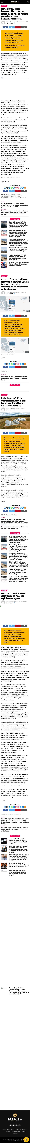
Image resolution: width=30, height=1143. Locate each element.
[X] (7, 188)
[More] (25, 188)
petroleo (23, 197)
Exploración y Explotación (9, 196)
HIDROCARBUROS (6, 1129)
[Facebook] (5, 188)
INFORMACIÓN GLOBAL (16, 1131)
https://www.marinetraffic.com (13, 324)
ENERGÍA (12, 1129)
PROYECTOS (5, 199)
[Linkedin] (9, 188)
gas (19, 196)
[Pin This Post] (18, 27)
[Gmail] (16, 188)
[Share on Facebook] (5, 27)
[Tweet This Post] (12, 27)
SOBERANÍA (18, 1129)
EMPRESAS (8, 1131)
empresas (13, 194)
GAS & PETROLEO (6, 197)
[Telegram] (21, 188)
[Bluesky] (23, 188)
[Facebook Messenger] (14, 188)
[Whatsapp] (12, 188)
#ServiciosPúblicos (16, 814)
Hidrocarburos (15, 197)
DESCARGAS (15, 1133)
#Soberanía (14, 514)
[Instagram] (18, 188)
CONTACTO (24, 1131)
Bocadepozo (10, 23)
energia (19, 194)
